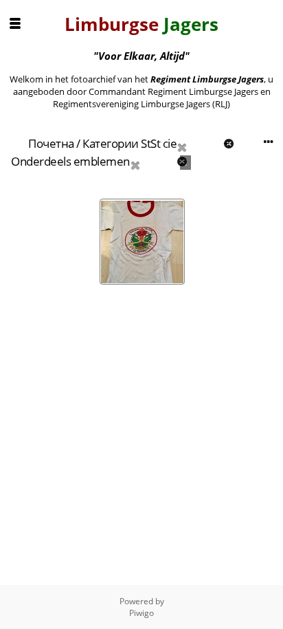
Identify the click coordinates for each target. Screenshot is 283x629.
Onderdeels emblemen (70, 161)
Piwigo (141, 613)
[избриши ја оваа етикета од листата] (199, 143)
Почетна (51, 143)
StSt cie (159, 143)
